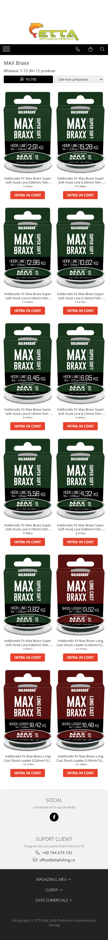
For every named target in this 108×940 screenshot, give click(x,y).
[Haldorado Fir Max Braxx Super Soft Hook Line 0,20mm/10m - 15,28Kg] (80, 132)
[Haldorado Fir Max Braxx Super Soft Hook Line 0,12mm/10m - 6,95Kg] (80, 363)
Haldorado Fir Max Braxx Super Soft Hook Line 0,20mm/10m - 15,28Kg (80, 181)
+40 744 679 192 (56, 852)
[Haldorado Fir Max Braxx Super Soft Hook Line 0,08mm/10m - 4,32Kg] (80, 479)
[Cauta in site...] (102, 49)
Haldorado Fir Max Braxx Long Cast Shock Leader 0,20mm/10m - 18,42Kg (28, 759)
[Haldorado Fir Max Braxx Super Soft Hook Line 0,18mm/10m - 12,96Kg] (27, 248)
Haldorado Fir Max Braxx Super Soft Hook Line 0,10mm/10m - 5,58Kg (27, 528)
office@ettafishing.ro (56, 859)
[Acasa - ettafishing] (54, 31)
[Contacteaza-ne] (78, 49)
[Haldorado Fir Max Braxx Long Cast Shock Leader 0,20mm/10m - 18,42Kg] (27, 710)
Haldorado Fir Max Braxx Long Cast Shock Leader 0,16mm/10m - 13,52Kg (80, 644)
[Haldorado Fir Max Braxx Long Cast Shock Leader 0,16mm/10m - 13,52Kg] (80, 595)
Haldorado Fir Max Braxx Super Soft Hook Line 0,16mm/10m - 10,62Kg (80, 297)
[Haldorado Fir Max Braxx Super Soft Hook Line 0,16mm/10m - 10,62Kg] (80, 248)
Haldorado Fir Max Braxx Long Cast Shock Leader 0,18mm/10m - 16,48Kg (80, 759)
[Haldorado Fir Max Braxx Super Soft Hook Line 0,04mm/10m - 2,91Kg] (27, 132)
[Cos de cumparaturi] (90, 49)
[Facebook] (54, 817)
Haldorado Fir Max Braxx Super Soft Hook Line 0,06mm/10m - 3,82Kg (27, 644)
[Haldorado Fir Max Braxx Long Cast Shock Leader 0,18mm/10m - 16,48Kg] (80, 710)
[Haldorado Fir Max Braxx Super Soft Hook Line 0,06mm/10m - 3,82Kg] (27, 595)
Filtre (30, 79)
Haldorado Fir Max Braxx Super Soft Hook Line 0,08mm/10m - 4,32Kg (80, 528)
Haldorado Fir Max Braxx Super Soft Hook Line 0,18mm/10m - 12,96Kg (27, 297)
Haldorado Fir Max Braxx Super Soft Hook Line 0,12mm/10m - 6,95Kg (80, 412)
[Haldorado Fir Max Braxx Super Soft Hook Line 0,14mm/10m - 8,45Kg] (27, 363)
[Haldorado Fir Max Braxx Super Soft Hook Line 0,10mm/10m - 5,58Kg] (27, 479)
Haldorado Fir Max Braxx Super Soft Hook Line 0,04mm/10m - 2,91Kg (27, 181)
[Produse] (7, 50)
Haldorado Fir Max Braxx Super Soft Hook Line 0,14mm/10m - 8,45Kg (27, 412)
